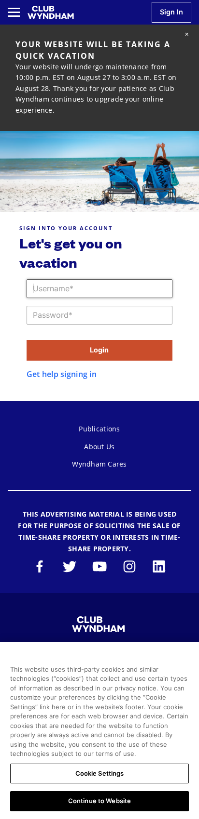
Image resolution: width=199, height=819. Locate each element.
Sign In (171, 12)
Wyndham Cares (99, 463)
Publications (99, 428)
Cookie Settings (99, 773)
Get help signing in (62, 374)
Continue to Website (99, 801)
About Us (99, 446)
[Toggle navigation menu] (14, 12)
